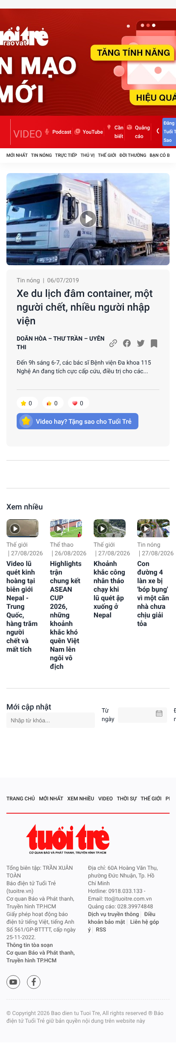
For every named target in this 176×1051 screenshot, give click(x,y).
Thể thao (61, 545)
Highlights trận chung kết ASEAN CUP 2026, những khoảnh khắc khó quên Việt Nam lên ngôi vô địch (66, 615)
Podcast (62, 132)
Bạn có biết (163, 155)
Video (105, 799)
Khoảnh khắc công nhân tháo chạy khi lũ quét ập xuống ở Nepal (109, 589)
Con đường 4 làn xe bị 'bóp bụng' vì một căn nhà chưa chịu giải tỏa (153, 594)
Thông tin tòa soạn (29, 945)
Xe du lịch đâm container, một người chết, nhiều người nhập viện (85, 307)
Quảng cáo (142, 132)
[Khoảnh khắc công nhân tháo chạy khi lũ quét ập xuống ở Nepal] (110, 528)
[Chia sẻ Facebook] (127, 343)
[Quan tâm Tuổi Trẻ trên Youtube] (13, 982)
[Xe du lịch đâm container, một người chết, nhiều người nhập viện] (88, 219)
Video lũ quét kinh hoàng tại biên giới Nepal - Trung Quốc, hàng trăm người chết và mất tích (22, 606)
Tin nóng (41, 155)
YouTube (93, 132)
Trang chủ (20, 799)
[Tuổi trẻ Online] (68, 839)
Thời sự (127, 799)
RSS (101, 930)
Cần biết (118, 132)
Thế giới (107, 155)
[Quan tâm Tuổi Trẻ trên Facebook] (34, 982)
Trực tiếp (66, 155)
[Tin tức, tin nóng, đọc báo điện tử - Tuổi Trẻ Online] (8, 132)
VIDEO (27, 134)
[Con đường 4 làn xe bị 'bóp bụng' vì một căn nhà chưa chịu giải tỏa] (153, 528)
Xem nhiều (24, 507)
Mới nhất (17, 155)
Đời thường (133, 155)
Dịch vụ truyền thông (113, 914)
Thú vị (87, 155)
